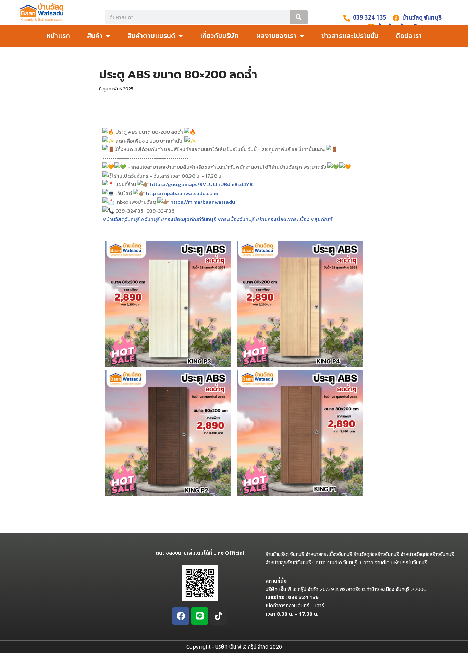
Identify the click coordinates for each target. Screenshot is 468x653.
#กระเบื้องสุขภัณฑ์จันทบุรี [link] (188, 219)
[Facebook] (180, 616)
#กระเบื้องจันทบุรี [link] (236, 219)
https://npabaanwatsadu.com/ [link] (182, 193)
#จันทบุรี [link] (150, 219)
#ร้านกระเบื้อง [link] (271, 219)
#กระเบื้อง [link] (298, 219)
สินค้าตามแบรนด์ (151, 36)
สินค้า (94, 36)
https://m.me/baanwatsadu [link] (202, 202)
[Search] (299, 17)
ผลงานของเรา (276, 36)
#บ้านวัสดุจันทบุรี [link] (121, 219)
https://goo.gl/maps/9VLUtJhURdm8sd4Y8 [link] (201, 184)
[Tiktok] (218, 616)
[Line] (199, 616)
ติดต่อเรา (409, 36)
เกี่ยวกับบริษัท (219, 36)
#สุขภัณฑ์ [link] (321, 219)
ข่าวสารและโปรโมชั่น (350, 36)
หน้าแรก (58, 36)
